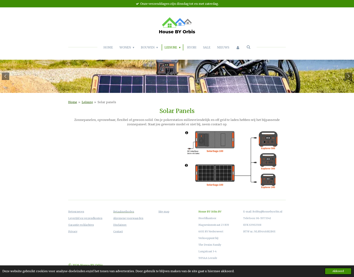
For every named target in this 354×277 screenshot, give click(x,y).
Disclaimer (120, 225)
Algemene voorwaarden (128, 218)
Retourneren (76, 211)
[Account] (237, 47)
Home (72, 102)
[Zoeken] (248, 47)
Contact (118, 231)
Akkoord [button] (338, 271)
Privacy (72, 231)
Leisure (87, 102)
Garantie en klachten (81, 225)
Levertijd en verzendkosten (85, 218)
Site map (163, 211)
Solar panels (107, 102)
